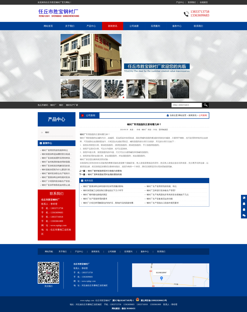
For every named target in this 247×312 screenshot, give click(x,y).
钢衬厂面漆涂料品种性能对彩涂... (57, 177)
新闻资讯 (112, 26)
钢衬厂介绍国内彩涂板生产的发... (57, 181)
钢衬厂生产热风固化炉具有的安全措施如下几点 (168, 195)
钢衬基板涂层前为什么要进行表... (57, 170)
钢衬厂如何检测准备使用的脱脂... (57, 162)
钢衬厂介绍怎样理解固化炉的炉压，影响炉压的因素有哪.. (108, 203)
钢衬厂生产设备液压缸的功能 (160, 199)
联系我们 (192, 2)
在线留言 (204, 2)
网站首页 (48, 26)
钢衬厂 (53, 105)
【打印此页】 (163, 130)
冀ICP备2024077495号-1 (123, 300)
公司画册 (134, 26)
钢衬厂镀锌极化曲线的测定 (95, 195)
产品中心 (180, 2)
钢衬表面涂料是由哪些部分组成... (57, 154)
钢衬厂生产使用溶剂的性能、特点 (162, 186)
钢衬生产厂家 (72, 105)
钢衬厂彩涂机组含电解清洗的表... (57, 166)
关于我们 (69, 26)
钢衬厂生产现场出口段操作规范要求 (163, 203)
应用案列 (155, 26)
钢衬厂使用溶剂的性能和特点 (55, 150)
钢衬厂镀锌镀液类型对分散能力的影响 (105, 171)
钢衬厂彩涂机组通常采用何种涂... (57, 158)
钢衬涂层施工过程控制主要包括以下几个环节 (103, 190)
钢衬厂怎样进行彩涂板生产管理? (161, 190)
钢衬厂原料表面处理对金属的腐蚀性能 (105, 174)
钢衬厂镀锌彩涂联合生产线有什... (57, 173)
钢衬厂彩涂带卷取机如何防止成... (57, 185)
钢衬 (61, 105)
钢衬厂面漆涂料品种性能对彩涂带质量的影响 (103, 186)
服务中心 (177, 26)
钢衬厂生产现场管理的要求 (95, 199)
